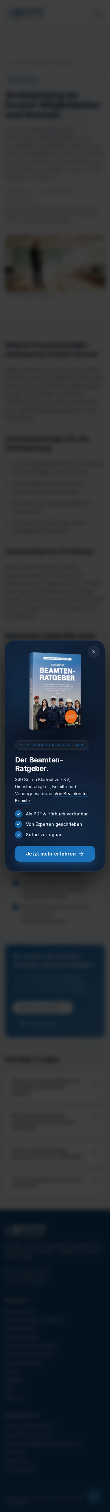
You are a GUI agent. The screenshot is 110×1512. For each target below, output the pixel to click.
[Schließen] (94, 651)
